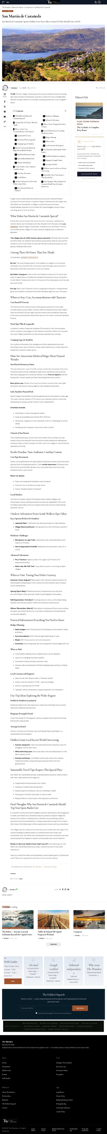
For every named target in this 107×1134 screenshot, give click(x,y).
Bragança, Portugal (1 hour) (54, 160)
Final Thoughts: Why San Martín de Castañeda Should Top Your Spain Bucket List (53, 184)
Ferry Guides (79, 121)
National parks (42, 928)
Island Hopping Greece (94, 121)
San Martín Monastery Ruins (26, 154)
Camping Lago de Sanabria (25, 144)
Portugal (83, 928)
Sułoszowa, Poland (49, 1026)
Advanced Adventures (52, 120)
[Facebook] (63, 889)
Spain (11, 11)
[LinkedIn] (68, 889)
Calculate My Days (89, 174)
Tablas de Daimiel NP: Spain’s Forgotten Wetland (50, 933)
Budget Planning (51, 137)
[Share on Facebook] (4, 101)
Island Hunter (80, 123)
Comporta (77, 931)
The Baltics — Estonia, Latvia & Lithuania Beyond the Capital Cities (17, 933)
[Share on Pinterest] (4, 111)
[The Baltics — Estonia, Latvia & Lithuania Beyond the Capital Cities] (18, 919)
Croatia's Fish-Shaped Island (35, 1029)
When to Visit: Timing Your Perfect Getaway (53, 125)
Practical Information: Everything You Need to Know (52, 132)
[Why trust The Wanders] (94, 960)
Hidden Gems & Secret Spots (16, 928)
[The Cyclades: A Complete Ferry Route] (89, 111)
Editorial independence (74, 969)
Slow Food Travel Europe (69, 1023)
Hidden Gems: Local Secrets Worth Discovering (53, 169)
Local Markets (21, 177)
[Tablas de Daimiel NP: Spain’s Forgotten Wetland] (53, 919)
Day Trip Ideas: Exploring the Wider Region (53, 151)
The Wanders (37, 867)
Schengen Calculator (85, 1026)
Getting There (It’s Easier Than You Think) (25, 123)
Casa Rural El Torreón (24, 136)
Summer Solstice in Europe (58, 1029)
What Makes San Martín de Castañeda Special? (22, 117)
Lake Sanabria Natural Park (25, 159)
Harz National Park (30, 1023)
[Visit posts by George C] (4, 889)
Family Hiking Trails (66, 1026)
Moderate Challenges (52, 116)
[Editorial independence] (73, 960)
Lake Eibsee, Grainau (32, 1026)
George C (14, 88)
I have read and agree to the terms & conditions (54, 1013)
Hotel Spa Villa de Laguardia (26, 140)
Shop (13, 981)
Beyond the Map (51, 867)
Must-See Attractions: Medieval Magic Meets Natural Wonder (24, 149)
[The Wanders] (53, 2)
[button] (4, 2)
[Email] (4, 116)
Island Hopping (86, 121)
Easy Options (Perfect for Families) (24, 189)
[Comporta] (89, 919)
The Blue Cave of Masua (49, 1023)
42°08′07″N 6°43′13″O (29, 257)
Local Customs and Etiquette (55, 145)
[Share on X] (4, 106)
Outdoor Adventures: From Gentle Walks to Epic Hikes (25, 182)
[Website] (60, 889)
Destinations (5, 11)
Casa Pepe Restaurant (24, 173)
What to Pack (50, 141)
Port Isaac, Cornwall (89, 1023)
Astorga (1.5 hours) (51, 164)
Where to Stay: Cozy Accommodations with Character (23, 130)
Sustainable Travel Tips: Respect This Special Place (52, 176)
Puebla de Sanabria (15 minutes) (55, 156)
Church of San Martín (24, 163)
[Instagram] (65, 889)
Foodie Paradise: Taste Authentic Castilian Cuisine (24, 168)
